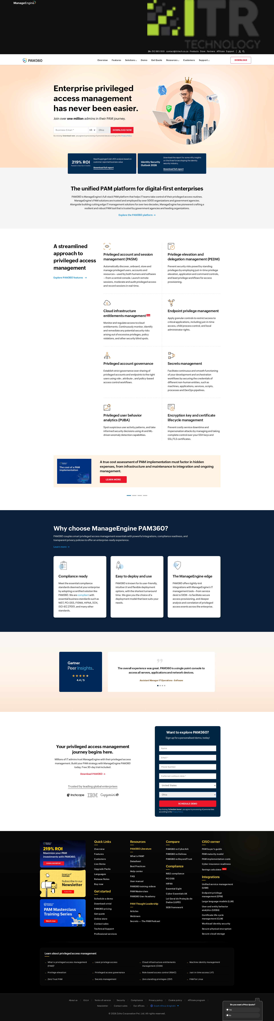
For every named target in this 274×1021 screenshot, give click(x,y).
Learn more (60, 546)
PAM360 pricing (103, 909)
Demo (144, 60)
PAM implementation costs (216, 859)
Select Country (165, 781)
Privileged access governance (110, 972)
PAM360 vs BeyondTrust (179, 859)
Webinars (135, 916)
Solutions (130, 60)
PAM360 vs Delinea (176, 854)
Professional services (105, 934)
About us (73, 1000)
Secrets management (105, 979)
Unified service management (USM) (217, 886)
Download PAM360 (91, 773)
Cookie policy (175, 1000)
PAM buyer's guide (212, 849)
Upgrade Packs (102, 869)
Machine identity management (205, 962)
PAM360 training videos (143, 886)
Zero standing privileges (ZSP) (157, 979)
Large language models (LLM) (218, 901)
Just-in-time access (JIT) (202, 972)
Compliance (137, 1000)
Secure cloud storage (213, 934)
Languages (100, 874)
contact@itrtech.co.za (177, 51)
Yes (230, 1010)
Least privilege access (106, 962)
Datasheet (135, 861)
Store (203, 51)
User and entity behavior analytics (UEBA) (215, 908)
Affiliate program (196, 1000)
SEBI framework (174, 907)
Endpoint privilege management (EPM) (212, 895)
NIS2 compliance (175, 873)
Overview (102, 60)
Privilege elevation (57, 972)
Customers (189, 60)
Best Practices (137, 866)
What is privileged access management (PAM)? (67, 964)
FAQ (132, 876)
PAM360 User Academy (142, 896)
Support (203, 60)
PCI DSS (170, 878)
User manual (137, 881)
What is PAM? (137, 856)
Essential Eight (174, 888)
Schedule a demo (103, 898)
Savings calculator (214, 869)
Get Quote (156, 60)
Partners (211, 51)
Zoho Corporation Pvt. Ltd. (131, 1013)
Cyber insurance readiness (216, 864)
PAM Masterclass (139, 891)
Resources (172, 60)
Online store (100, 919)
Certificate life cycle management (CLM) (213, 917)
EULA (86, 1000)
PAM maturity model (213, 854)
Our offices (139, 1006)
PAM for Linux (196, 979)
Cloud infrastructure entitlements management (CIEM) (159, 964)
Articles (134, 911)
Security (121, 1000)
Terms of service (103, 1000)
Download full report (103, 167)
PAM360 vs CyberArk (177, 849)
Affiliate (221, 51)
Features (116, 60)
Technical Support (104, 929)
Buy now (98, 884)
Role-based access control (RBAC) (159, 972)
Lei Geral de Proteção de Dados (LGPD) (179, 900)
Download (241, 60)
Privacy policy (156, 1000)
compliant (83, 595)
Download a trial (102, 903)
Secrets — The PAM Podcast (145, 921)
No (229, 1015)
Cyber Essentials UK (176, 893)
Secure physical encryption (216, 929)
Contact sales (101, 924)
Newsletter (102, 1006)
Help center (136, 871)
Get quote (99, 914)
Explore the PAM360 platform (136, 215)
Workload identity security (216, 923)
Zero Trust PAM (55, 979)
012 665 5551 (156, 51)
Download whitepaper (120, 477)
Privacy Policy (126, 136)
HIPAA (169, 883)
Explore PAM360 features (68, 277)
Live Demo (100, 864)
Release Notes (101, 879)
